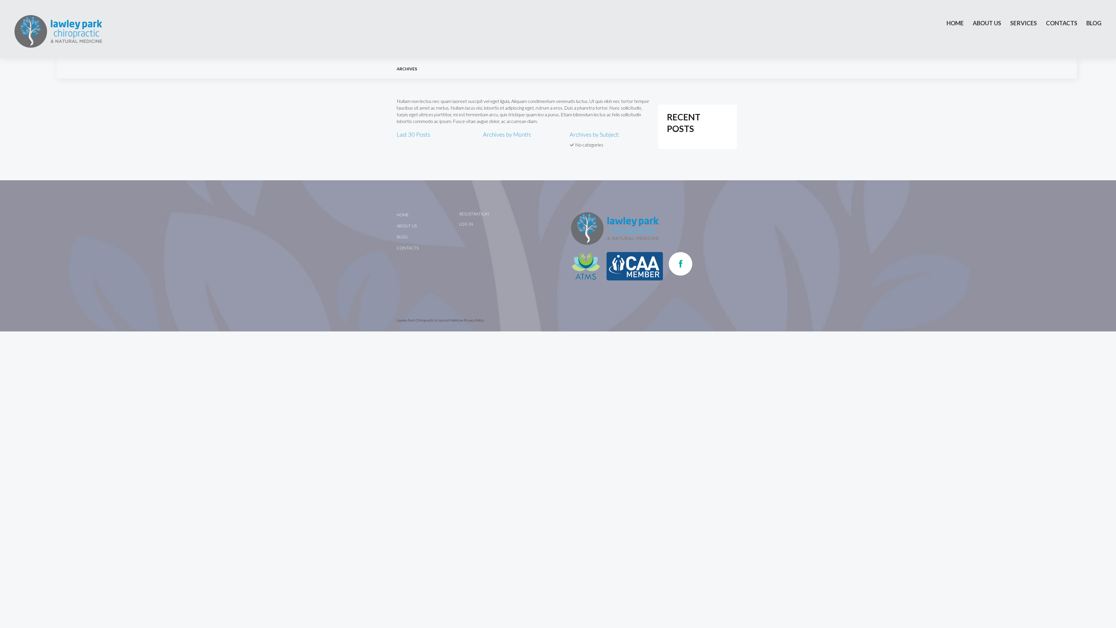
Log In (466, 224)
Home (955, 23)
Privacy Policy (474, 320)
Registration (474, 213)
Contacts (1061, 23)
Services (1023, 23)
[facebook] (680, 264)
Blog (1093, 23)
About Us (987, 23)
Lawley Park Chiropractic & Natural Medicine (430, 320)
